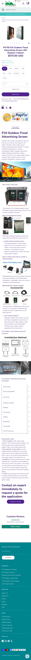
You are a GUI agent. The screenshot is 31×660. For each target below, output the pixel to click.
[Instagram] (6, 641)
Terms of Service (7, 625)
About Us (5, 593)
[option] (15, 14)
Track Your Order (7, 631)
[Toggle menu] (2, 3)
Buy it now (15, 94)
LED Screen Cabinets (9, 62)
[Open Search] (2, 9)
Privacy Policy (6, 617)
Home (3, 18)
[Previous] (2, 43)
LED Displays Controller (9, 569)
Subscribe (8, 558)
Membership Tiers (7, 628)
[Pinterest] (9, 641)
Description (15, 127)
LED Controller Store (7, 60)
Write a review (15, 527)
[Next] (29, 43)
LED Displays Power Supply (10, 581)
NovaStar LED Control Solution (11, 575)
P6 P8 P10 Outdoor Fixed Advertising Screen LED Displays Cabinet (15, 20)
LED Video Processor (8, 572)
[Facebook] (3, 641)
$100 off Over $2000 (15, 14)
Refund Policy (6, 619)
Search (4, 599)
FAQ (3, 607)
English (18, 1)
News (3, 602)
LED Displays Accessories (10, 578)
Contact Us (5, 596)
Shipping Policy (6, 622)
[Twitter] (12, 641)
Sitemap (4, 604)
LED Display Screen (8, 584)
